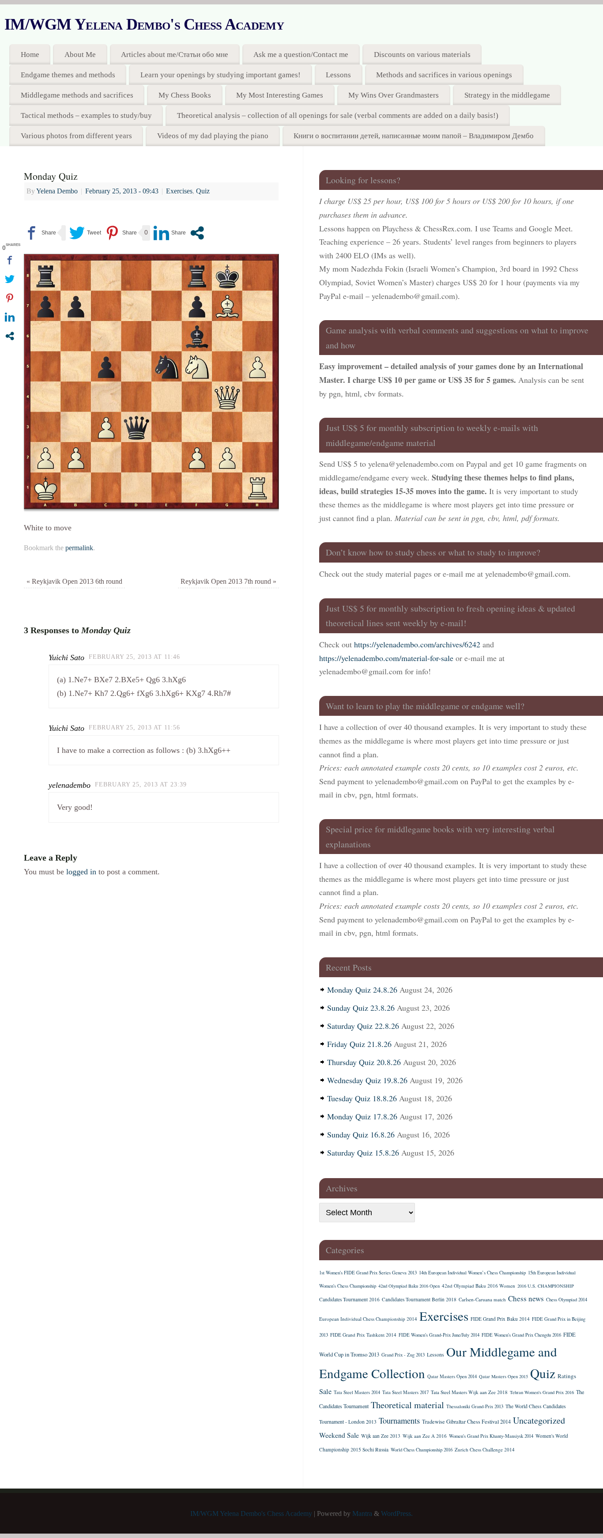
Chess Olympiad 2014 (566, 1299)
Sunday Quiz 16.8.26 (361, 1134)
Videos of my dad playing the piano (212, 136)
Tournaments (399, 1420)
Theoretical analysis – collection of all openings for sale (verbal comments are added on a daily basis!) (337, 115)
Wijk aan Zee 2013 (380, 1435)
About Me (80, 54)
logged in (81, 871)
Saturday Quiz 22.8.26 (363, 1025)
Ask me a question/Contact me (300, 54)
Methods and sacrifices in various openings (444, 75)
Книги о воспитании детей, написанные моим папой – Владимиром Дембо (414, 136)
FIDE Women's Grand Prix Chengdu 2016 (521, 1335)
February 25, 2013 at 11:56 (134, 727)
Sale (325, 1391)
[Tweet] (85, 233)
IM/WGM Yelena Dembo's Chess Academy (144, 24)
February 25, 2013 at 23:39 (141, 784)
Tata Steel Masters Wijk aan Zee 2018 (469, 1392)
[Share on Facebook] (40, 233)
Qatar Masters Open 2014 (452, 1376)
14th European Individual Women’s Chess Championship (472, 1273)
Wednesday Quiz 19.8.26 (367, 1080)
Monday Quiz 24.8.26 (362, 989)
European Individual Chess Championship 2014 (368, 1318)
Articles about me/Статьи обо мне (174, 54)
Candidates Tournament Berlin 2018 (419, 1299)
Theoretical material (407, 1405)
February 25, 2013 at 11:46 (134, 656)
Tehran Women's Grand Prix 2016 (542, 1392)
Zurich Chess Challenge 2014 (485, 1449)
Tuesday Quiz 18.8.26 (362, 1098)
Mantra (362, 1514)
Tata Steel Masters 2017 (405, 1392)
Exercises (179, 191)
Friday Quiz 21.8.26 (359, 1044)
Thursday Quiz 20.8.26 (364, 1062)
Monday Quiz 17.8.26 (362, 1116)
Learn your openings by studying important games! (220, 75)
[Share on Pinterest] (121, 233)
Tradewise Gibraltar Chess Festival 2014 (466, 1421)
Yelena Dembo (57, 191)
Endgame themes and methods (68, 75)
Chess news (526, 1298)
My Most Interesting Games (279, 95)
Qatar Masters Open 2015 (503, 1376)
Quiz (203, 191)
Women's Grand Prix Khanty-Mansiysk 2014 (491, 1436)
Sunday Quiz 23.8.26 (361, 1007)
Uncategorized (539, 1420)
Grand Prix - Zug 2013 (403, 1355)
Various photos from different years (76, 136)
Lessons (338, 75)
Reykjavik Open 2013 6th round (74, 582)
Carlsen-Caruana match (482, 1299)
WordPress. (397, 1514)
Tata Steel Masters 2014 (357, 1392)
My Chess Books (184, 95)
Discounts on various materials (422, 54)
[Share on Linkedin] (170, 233)
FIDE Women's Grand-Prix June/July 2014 (439, 1335)
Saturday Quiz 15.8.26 (363, 1152)
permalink (79, 548)
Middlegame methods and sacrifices (77, 95)
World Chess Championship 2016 (421, 1450)
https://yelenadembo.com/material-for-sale (386, 658)
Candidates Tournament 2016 (349, 1299)
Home (30, 54)
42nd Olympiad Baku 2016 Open (409, 1286)
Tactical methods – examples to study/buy (86, 115)
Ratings (567, 1376)
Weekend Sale (339, 1435)
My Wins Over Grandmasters (393, 95)
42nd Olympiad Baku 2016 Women (478, 1285)
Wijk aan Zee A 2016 (425, 1435)
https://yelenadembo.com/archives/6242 (417, 644)
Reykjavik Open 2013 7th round (228, 582)
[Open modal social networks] (197, 233)
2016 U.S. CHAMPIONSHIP (545, 1286)
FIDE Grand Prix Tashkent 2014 (363, 1334)
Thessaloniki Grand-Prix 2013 (474, 1406)
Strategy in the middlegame (507, 95)
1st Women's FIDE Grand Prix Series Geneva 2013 (368, 1273)
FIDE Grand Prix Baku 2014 (500, 1318)
